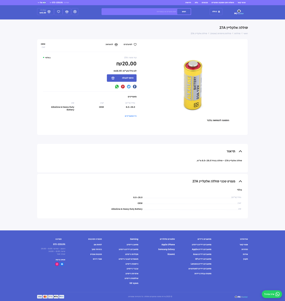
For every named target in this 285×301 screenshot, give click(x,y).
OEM (43, 44)
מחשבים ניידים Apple (201, 249)
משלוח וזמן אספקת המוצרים (223, 2)
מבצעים (205, 2)
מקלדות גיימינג (131, 254)
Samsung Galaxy (166, 249)
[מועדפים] (58, 11)
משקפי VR (133, 283)
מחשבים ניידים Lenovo (201, 264)
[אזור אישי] (75, 11)
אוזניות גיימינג (131, 273)
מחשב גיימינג (132, 244)
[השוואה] (67, 11)
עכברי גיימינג (132, 268)
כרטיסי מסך (97, 249)
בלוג (196, 2)
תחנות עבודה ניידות (202, 273)
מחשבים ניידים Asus (202, 254)
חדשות (188, 2)
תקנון (245, 259)
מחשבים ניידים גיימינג (201, 244)
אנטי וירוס (97, 259)
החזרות (245, 249)
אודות (245, 254)
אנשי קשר (242, 2)
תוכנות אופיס (96, 254)
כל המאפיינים (131, 116)
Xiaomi (171, 254)
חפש (184, 11)
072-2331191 (60, 2)
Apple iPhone (168, 244)
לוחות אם (98, 244)
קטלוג (214, 11)
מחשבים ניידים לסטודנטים (200, 268)
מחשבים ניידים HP (203, 259)
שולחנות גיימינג (131, 278)
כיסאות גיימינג (131, 264)
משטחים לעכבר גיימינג (128, 259)
